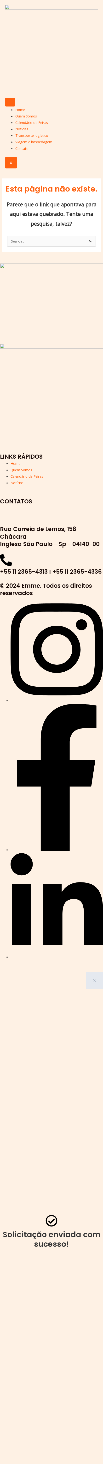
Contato (22, 148)
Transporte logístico (31, 135)
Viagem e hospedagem (33, 141)
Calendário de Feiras (31, 122)
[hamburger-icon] (10, 102)
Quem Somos (26, 116)
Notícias (21, 129)
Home (20, 109)
